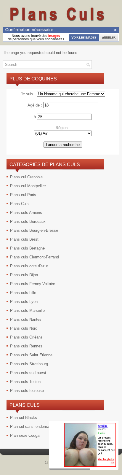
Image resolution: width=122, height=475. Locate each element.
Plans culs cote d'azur (29, 266)
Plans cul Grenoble (26, 177)
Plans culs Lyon (24, 301)
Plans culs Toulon (25, 381)
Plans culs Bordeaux (28, 221)
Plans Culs (19, 203)
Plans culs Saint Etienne (31, 355)
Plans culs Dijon (24, 275)
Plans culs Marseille (27, 310)
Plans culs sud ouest (28, 373)
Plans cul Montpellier (28, 186)
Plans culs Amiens (26, 212)
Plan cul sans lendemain (31, 426)
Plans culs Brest (24, 239)
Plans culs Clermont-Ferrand (34, 257)
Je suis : (28, 94)
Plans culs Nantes (25, 319)
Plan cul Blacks (23, 417)
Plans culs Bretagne (27, 248)
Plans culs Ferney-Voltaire (32, 284)
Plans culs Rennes (26, 346)
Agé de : (35, 105)
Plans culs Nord (23, 328)
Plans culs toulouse (27, 390)
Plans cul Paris (23, 195)
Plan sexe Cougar (25, 435)
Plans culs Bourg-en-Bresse (34, 230)
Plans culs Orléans (26, 337)
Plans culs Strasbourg (29, 364)
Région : (63, 127)
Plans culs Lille (23, 292)
